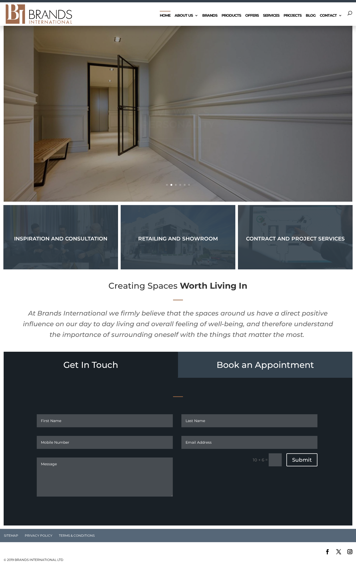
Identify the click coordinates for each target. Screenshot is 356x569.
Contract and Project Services (295, 239)
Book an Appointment (265, 365)
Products (231, 16)
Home (165, 16)
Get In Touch (90, 365)
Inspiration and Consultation (60, 239)
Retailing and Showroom (178, 239)
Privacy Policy (38, 535)
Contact (328, 16)
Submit (302, 460)
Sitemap (11, 535)
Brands (209, 16)
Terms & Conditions (77, 535)
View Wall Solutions (178, 127)
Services (271, 16)
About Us (184, 16)
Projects (293, 16)
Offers (252, 16)
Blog (311, 16)
